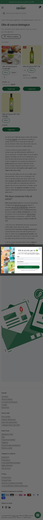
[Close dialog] (40, 248)
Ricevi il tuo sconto (28, 267)
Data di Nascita (20, 261)
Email (18, 256)
